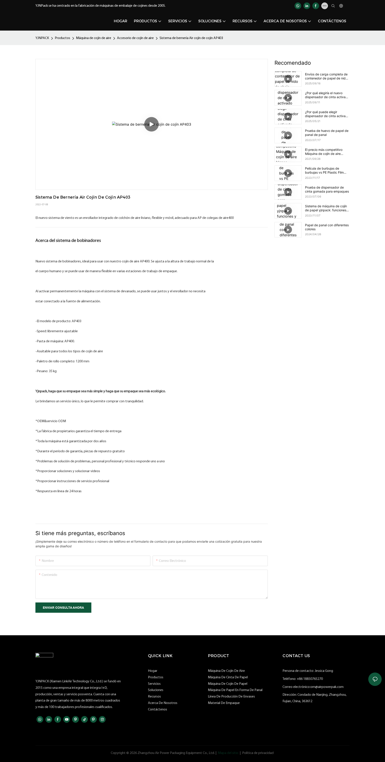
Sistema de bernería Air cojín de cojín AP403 (191, 38)
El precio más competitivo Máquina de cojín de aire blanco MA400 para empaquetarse (323, 152)
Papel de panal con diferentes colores (327, 227)
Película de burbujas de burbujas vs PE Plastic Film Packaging (324, 170)
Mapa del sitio (228, 753)
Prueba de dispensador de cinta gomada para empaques (327, 189)
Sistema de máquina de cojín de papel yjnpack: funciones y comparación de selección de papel (327, 208)
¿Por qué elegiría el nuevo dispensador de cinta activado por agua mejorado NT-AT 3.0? (327, 95)
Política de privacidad (258, 753)
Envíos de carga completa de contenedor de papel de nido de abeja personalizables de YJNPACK (326, 76)
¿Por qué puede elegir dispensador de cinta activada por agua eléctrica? (327, 114)
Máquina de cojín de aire (93, 38)
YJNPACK (42, 38)
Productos (62, 38)
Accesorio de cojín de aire (135, 38)
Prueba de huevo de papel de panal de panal (326, 133)
